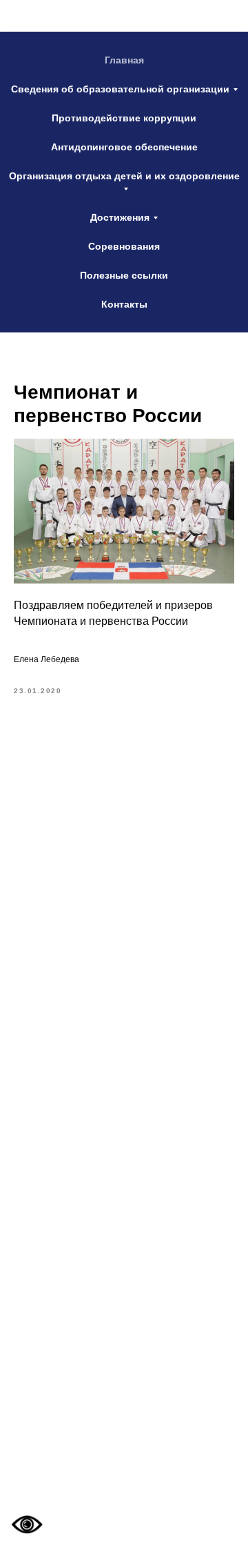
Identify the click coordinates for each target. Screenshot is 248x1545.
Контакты (124, 304)
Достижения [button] (119, 217)
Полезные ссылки (124, 275)
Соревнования (124, 246)
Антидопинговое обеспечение (124, 146)
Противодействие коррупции (124, 117)
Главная (124, 60)
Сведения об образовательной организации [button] (120, 88)
